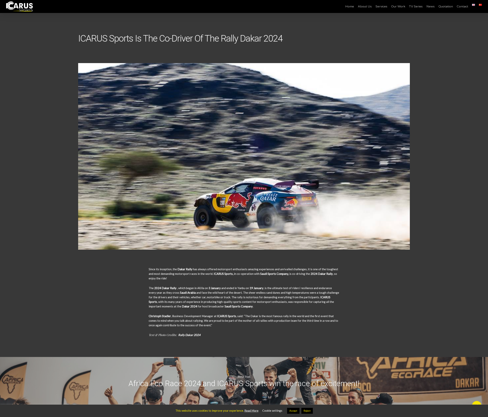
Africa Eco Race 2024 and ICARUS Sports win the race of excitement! (244, 381)
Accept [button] (293, 410)
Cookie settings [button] (272, 410)
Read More (251, 410)
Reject (307, 410)
